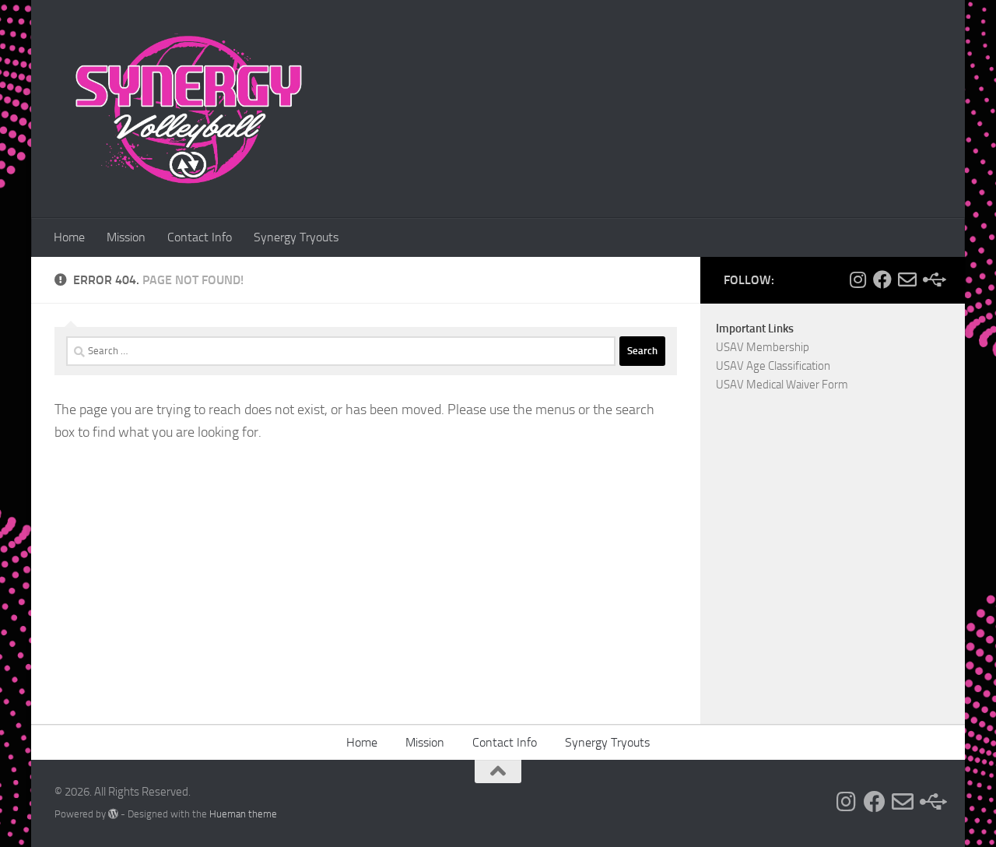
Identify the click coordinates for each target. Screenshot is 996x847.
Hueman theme (243, 814)
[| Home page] (187, 109)
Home (69, 237)
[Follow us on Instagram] (857, 279)
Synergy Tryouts (296, 237)
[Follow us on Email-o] (907, 279)
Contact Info (199, 237)
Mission (126, 237)
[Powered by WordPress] (113, 814)
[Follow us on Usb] (932, 279)
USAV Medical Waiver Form (782, 385)
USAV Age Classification (773, 366)
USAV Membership (762, 347)
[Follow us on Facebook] (882, 279)
